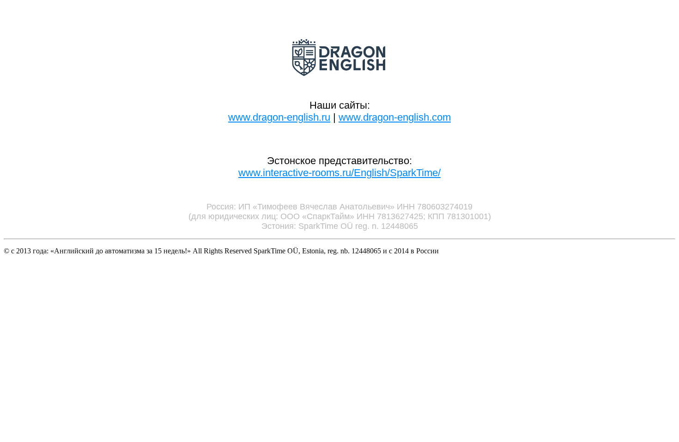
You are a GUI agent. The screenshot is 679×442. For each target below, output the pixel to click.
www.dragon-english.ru (279, 117)
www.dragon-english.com (395, 117)
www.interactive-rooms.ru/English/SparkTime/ (339, 172)
